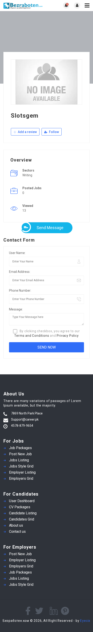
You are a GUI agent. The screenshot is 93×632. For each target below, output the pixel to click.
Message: (16, 309)
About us (16, 525)
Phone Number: (20, 290)
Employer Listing (22, 472)
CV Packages (19, 507)
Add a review (27, 132)
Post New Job (20, 454)
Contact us (17, 531)
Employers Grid (21, 478)
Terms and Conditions (31, 335)
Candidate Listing (23, 513)
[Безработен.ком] (24, 5)
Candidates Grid (21, 519)
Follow (53, 132)
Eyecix (85, 620)
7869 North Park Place (27, 413)
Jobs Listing (19, 460)
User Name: (17, 253)
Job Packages (20, 448)
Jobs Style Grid (21, 466)
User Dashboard (22, 501)
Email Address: (19, 272)
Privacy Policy (68, 335)
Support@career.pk (25, 419)
